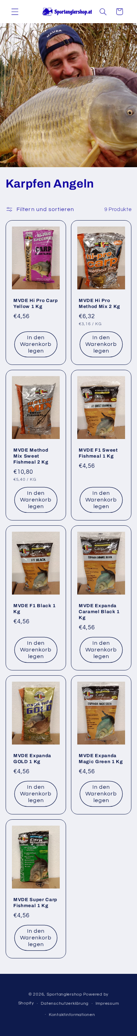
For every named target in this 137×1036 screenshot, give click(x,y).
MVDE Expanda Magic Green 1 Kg (101, 758)
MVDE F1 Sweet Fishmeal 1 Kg (98, 453)
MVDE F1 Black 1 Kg (34, 608)
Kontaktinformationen (72, 1015)
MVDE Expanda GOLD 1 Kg (32, 758)
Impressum (107, 1003)
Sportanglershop (64, 994)
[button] (15, 12)
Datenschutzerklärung (65, 1003)
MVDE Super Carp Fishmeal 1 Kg (35, 902)
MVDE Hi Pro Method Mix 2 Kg (99, 303)
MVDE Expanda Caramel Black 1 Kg (99, 611)
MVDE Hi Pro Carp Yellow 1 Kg (35, 303)
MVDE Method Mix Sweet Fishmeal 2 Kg (30, 456)
